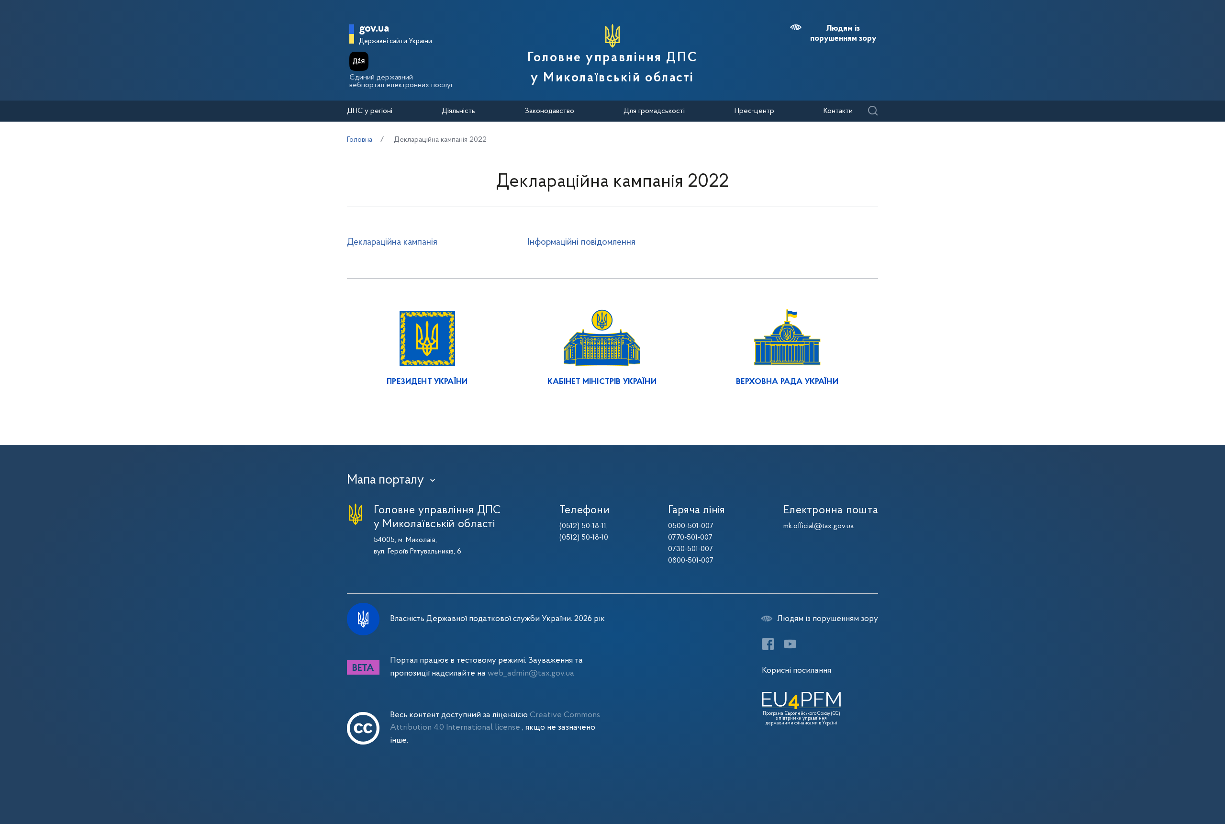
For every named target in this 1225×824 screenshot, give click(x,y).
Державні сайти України (395, 41)
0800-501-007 (690, 560)
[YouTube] (790, 644)
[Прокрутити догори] (1177, 785)
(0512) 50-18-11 (582, 526)
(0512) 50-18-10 (583, 538)
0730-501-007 (690, 549)
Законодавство (549, 111)
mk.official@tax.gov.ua (818, 526)
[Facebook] (768, 644)
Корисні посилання (796, 670)
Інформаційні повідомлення (581, 242)
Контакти (838, 111)
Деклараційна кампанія (392, 242)
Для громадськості (654, 111)
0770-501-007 (690, 538)
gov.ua (374, 28)
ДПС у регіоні (369, 111)
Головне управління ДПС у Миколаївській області (612, 68)
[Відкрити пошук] (872, 111)
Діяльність (458, 111)
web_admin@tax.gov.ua (531, 673)
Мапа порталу (385, 480)
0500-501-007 (690, 526)
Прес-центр (754, 111)
